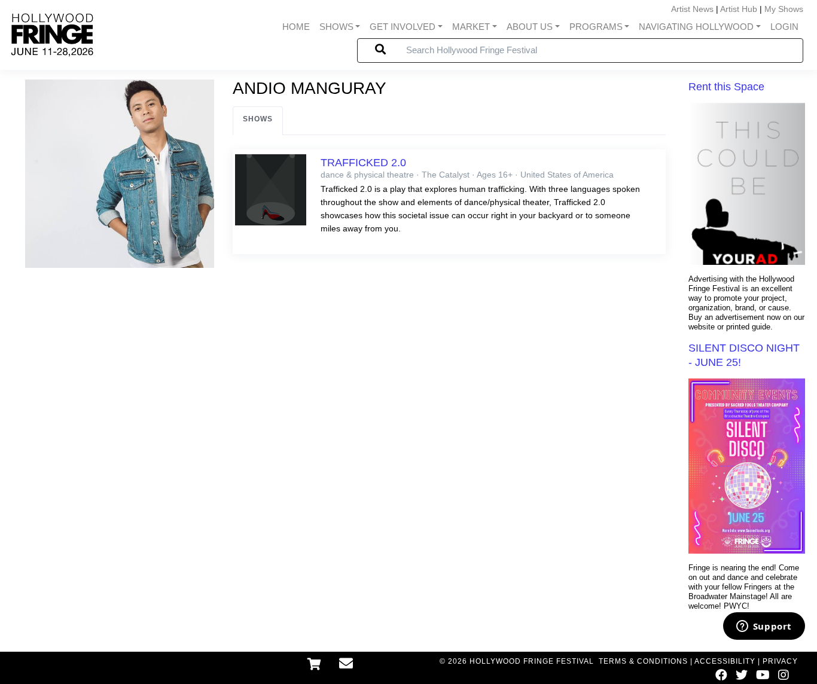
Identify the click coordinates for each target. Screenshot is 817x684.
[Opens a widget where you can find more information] (764, 627)
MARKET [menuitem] (471, 27)
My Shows (783, 9)
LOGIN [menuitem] (784, 27)
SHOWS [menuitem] (336, 27)
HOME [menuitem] (296, 27)
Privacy (780, 661)
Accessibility (724, 661)
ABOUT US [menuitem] (530, 27)
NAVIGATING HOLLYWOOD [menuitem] (696, 27)
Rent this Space (726, 87)
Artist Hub (738, 9)
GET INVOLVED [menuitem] (402, 27)
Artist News (692, 9)
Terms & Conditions (643, 661)
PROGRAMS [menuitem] (596, 27)
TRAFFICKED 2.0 (363, 163)
